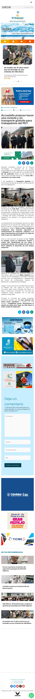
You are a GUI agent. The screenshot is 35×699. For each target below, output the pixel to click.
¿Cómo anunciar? (18, 683)
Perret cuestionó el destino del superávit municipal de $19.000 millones (14, 571)
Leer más (7, 80)
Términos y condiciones (18, 681)
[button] (18, 12)
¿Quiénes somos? (18, 685)
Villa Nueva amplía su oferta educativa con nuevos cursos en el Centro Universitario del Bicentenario (16, 71)
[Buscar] (23, 38)
